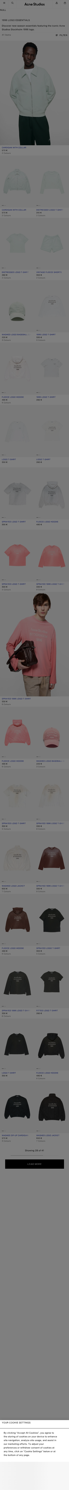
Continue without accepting (34, 1476)
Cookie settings (34, 1468)
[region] (34, 1455)
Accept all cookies (34, 1484)
